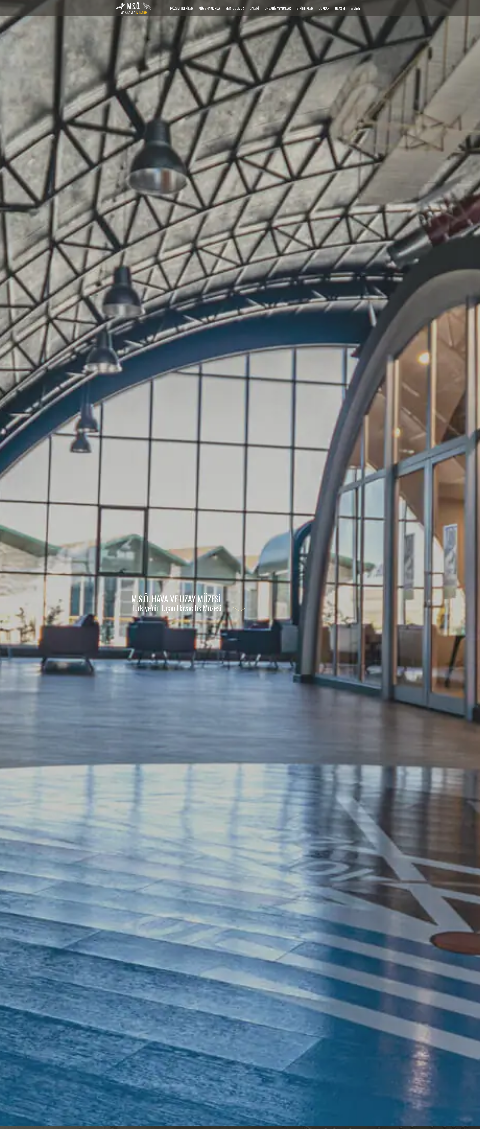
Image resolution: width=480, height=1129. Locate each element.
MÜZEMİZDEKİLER (181, 8)
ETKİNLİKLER (304, 8)
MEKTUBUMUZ (235, 8)
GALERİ (254, 8)
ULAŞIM (340, 8)
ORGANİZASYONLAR (278, 8)
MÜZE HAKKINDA (209, 8)
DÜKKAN (324, 8)
